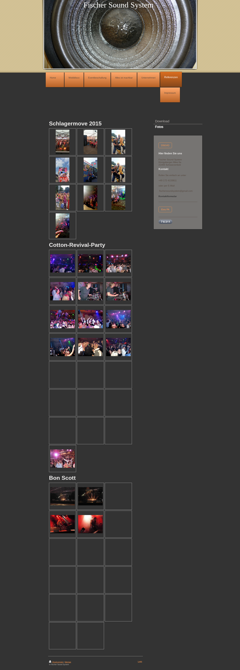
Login (140, 661)
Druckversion (58, 662)
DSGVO (165, 145)
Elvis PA (165, 209)
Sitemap (68, 662)
